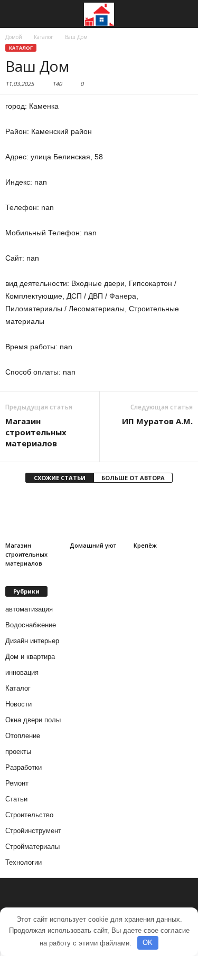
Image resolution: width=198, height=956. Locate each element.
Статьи (16, 799)
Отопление (22, 736)
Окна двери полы (33, 720)
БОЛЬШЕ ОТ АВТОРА (133, 478)
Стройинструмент (33, 831)
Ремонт (17, 783)
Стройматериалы (32, 846)
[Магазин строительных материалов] (34, 516)
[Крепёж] (163, 516)
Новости (18, 704)
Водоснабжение (30, 625)
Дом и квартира (30, 657)
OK (148, 943)
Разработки (23, 767)
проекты (18, 752)
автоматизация (29, 609)
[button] (181, 14)
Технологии (23, 862)
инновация (22, 672)
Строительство (29, 815)
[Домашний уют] (99, 516)
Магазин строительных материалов (36, 432)
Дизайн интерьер (32, 641)
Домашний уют (93, 545)
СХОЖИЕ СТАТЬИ (60, 478)
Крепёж (145, 545)
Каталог (21, 47)
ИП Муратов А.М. (157, 421)
